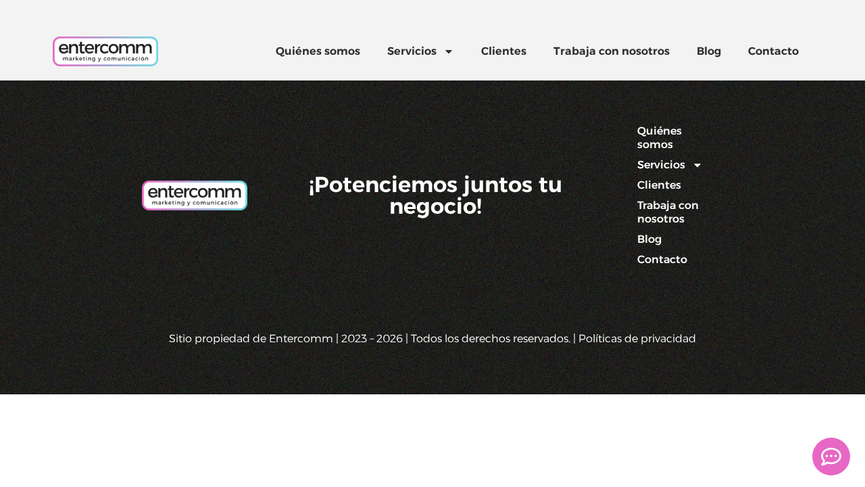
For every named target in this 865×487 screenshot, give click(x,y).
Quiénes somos (318, 51)
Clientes (503, 51)
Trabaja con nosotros (611, 51)
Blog (709, 51)
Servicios (412, 51)
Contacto (773, 51)
